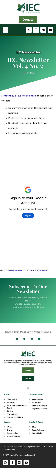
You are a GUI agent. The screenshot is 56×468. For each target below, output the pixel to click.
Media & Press (36, 422)
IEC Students (29, 270)
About (7, 394)
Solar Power (42, 270)
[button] (5, 30)
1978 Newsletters (13, 270)
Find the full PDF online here (18, 95)
